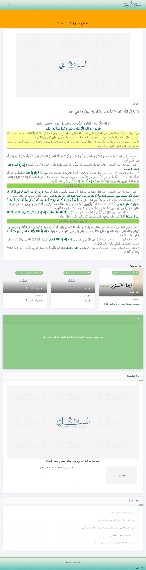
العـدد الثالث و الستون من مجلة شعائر (125, 272)
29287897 (129, 567)
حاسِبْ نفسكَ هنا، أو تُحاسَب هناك (121, 304)
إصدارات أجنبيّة (34, 300)
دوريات (87, 300)
